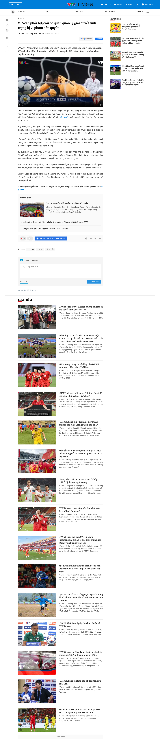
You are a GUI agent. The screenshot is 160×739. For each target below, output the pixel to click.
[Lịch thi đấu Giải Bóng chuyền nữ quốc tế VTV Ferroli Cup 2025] (115, 28)
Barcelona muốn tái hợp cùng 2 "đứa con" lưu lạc (67, 203)
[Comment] (7, 30)
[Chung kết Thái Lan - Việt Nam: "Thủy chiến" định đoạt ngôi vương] (37, 490)
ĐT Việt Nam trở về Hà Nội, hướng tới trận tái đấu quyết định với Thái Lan (81, 308)
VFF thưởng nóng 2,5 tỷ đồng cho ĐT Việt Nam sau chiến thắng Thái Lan (79, 366)
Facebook (107, 4)
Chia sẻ (99, 39)
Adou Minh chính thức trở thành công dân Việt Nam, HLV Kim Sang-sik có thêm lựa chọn (79, 568)
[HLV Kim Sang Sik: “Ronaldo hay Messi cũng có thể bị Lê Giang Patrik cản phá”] (37, 432)
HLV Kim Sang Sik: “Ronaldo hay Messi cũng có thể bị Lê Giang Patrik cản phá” (78, 423)
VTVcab (40, 249)
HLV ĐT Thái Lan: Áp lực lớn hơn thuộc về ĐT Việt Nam (79, 625)
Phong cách (78, 12)
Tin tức (21, 12)
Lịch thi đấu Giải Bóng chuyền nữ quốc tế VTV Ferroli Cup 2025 (131, 26)
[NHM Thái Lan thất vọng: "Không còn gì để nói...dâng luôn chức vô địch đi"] (37, 404)
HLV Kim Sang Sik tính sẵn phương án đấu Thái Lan (80, 682)
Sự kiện (140, 12)
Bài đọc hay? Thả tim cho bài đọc (52, 238)
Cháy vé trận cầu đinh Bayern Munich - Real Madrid (45, 229)
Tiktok (130, 4)
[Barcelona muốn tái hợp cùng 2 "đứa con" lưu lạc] (32, 209)
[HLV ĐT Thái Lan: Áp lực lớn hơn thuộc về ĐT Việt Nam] (37, 634)
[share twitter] (95, 238)
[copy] (7, 25)
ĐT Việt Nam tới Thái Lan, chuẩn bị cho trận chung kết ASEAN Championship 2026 (80, 653)
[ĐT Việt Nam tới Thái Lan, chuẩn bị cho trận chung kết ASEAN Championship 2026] (37, 663)
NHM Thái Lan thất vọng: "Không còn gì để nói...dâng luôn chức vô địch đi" (80, 394)
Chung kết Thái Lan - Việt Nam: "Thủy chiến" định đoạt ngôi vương (78, 481)
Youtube (119, 4)
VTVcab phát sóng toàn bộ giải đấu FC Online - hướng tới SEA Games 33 (133, 54)
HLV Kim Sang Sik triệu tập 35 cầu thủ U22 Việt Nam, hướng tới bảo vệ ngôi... (133, 40)
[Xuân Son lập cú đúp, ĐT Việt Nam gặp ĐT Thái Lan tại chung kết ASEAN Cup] (37, 720)
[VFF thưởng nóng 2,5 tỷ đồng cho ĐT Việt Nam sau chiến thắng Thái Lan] (37, 375)
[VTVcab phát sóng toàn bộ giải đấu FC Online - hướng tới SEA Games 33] (115, 56)
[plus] (7, 43)
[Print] (7, 38)
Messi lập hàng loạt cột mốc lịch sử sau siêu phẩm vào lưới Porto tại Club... (133, 68)
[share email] (100, 238)
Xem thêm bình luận (27, 290)
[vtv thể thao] (80, 4)
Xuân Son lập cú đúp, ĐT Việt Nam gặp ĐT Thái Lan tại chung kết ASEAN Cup (79, 711)
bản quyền (64, 117)
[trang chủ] (13, 12)
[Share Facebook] (86, 238)
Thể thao (21, 18)
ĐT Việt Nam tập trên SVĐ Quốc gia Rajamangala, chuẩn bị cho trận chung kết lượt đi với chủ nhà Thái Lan (80, 540)
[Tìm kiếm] (137, 4)
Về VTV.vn (15, 4)
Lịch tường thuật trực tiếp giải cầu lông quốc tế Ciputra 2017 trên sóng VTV (55, 222)
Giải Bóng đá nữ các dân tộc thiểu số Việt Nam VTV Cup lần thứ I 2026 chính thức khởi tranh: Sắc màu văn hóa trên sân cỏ (81, 338)
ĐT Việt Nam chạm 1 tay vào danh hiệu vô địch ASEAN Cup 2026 (79, 510)
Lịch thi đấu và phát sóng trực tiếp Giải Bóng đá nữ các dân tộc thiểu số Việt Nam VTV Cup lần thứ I (81, 597)
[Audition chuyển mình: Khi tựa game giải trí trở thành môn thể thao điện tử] (115, 84)
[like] (7, 20)
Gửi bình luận (94, 282)
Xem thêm (61, 737)
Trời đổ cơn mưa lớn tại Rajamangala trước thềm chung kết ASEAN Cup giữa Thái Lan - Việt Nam (80, 453)
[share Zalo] (90, 238)
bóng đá (30, 249)
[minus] (7, 50)
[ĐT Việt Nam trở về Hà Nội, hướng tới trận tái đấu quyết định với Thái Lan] (37, 317)
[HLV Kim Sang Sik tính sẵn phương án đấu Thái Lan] (37, 691)
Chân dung (110, 12)
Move (49, 12)
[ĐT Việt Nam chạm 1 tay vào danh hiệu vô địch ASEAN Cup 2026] (37, 519)
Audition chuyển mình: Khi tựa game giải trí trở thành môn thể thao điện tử (133, 82)
